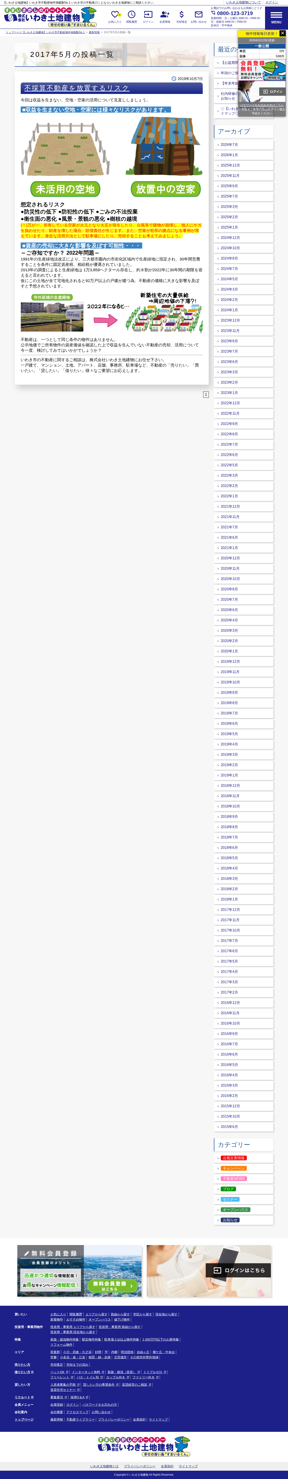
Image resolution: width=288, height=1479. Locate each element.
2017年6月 (229, 951)
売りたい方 (22, 1364)
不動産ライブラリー (80, 1419)
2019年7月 (229, 713)
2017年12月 (230, 910)
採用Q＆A (77, 1397)
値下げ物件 (122, 1319)
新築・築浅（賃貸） (122, 1372)
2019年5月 (229, 734)
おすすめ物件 (75, 1319)
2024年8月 (229, 258)
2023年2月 (229, 382)
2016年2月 (229, 1096)
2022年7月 (229, 444)
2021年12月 (230, 506)
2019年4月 (229, 744)
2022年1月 (229, 496)
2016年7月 (229, 1044)
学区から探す (142, 1314)
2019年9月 (229, 692)
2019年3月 (229, 754)
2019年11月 (230, 672)
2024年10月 (230, 248)
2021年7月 (229, 527)
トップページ (24, 1419)
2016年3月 (229, 1085)
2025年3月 (229, 207)
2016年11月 (230, 1013)
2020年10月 (230, 579)
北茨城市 (120, 1357)
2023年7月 (229, 351)
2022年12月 (230, 403)
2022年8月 (229, 434)
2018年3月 (229, 879)
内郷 (114, 1352)
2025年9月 (229, 186)
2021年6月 (229, 537)
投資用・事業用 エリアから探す (72, 1327)
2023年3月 (229, 372)
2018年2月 (229, 889)
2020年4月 (229, 620)
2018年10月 (230, 806)
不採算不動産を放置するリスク (77, 88)
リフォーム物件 (61, 1344)
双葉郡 (55, 1352)
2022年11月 (230, 413)
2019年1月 (229, 775)
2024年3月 (229, 289)
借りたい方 (22, 1372)
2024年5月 (229, 279)
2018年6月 (229, 848)
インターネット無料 (86, 1372)
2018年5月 (229, 858)
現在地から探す (166, 1314)
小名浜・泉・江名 (72, 1357)
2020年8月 (229, 589)
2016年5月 (229, 1065)
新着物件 (56, 1319)
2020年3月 (229, 630)
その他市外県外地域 (144, 1357)
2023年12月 (230, 320)
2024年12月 (230, 238)
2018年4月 (229, 868)
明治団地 (127, 1352)
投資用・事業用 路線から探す (120, 1327)
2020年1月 (229, 651)
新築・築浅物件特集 (64, 1339)
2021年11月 (230, 517)
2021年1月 (229, 548)
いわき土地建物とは (104, 1466)
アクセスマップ (77, 1412)
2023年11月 (230, 331)
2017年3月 (229, 982)
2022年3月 (229, 475)
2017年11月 (230, 920)
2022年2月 (229, 486)
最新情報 (94, 32)
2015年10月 (230, 1116)
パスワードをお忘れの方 (99, 1404)
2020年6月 (229, 610)
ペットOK (57, 1372)
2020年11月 (230, 568)
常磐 (53, 1357)
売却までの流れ (77, 1364)
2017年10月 (230, 930)
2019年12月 (230, 661)
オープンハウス (100, 1319)
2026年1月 (229, 155)
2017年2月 (229, 992)
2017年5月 (229, 961)
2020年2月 (229, 641)
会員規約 (139, 1419)
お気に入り (115, 16)
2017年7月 (229, 941)
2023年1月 (229, 393)
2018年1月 (229, 899)
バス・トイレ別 (88, 1377)
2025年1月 (229, 227)
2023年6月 (229, 362)
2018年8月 (229, 827)
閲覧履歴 (131, 16)
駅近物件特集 (91, 1339)
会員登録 (165, 16)
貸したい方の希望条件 (99, 1384)
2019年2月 (229, 765)
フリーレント (60, 1377)
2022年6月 (229, 455)
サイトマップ (158, 1419)
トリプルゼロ (153, 1372)
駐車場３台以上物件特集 (121, 1339)
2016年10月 (230, 1023)
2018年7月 (229, 837)
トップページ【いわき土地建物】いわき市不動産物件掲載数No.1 (45, 32)
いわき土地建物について (243, 2)
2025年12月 (230, 165)
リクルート (22, 1397)
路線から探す (120, 1314)
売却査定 (181, 16)
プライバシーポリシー (114, 1419)
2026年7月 (229, 145)
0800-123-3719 (232, 13)
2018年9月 (229, 816)
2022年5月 (229, 465)
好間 (98, 1352)
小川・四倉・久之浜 (77, 1352)
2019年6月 (229, 723)
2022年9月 (229, 424)
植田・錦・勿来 (100, 1357)
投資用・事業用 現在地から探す (72, 1332)
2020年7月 (229, 599)
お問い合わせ (199, 16)
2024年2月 (229, 300)
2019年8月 (229, 703)
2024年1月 (229, 310)
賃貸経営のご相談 (135, 1384)
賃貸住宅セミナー (63, 1390)
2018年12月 (230, 785)
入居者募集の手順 (63, 1384)
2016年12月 (230, 1003)
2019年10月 (230, 682)
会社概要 (56, 1412)
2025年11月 (230, 176)
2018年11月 (230, 796)
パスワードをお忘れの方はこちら (262, 105)
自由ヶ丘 (143, 1352)
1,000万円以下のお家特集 (160, 1339)
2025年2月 (229, 217)
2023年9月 (229, 341)
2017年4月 (229, 972)
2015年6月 (229, 1127)
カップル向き (116, 1377)
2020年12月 (230, 558)
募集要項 (57, 1397)
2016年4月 (229, 1075)
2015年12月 (230, 1106)
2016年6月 (229, 1054)
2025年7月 (229, 196)
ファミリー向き (144, 1377)
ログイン (272, 2)
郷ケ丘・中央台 (164, 1352)
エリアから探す (97, 1314)
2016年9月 (229, 1034)
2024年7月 (229, 269)
